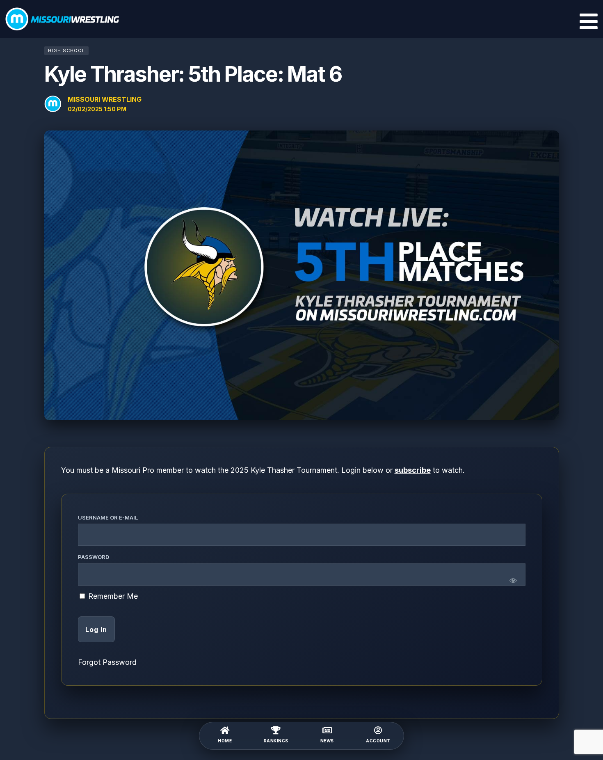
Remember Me (112, 596)
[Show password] (513, 580)
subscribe (413, 470)
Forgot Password (107, 662)
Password (93, 557)
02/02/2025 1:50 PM (97, 108)
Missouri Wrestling (105, 99)
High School (66, 50)
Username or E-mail (108, 517)
